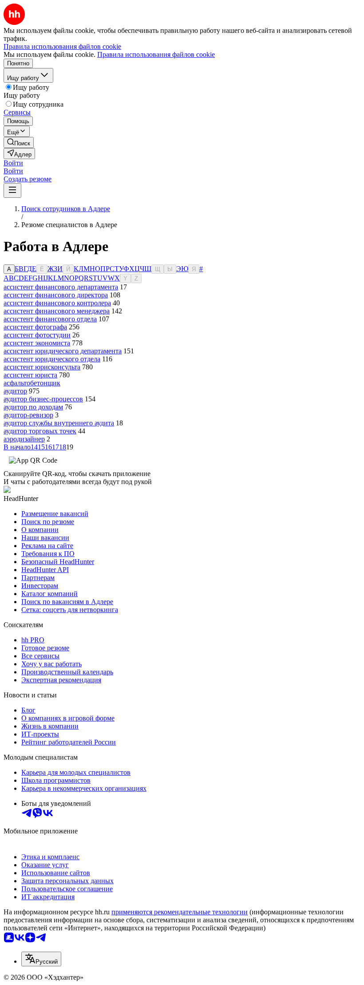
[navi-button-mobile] (12, 190)
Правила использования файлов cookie (156, 54)
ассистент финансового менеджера (57, 311)
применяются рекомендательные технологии (179, 912)
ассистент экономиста (37, 343)
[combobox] (41, 959)
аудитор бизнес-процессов (43, 399)
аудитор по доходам (33, 407)
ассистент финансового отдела (50, 319)
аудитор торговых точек (40, 431)
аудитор (15, 391)
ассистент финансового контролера (57, 303)
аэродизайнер (24, 439)
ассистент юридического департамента (63, 351)
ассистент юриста (30, 375)
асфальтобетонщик (32, 383)
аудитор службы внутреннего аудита (59, 423)
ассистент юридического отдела (52, 359)
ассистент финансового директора (56, 295)
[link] (19, 142)
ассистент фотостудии (37, 335)
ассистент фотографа (35, 327)
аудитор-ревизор (28, 415)
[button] (13, 163)
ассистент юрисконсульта (42, 367)
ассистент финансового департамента (61, 287)
